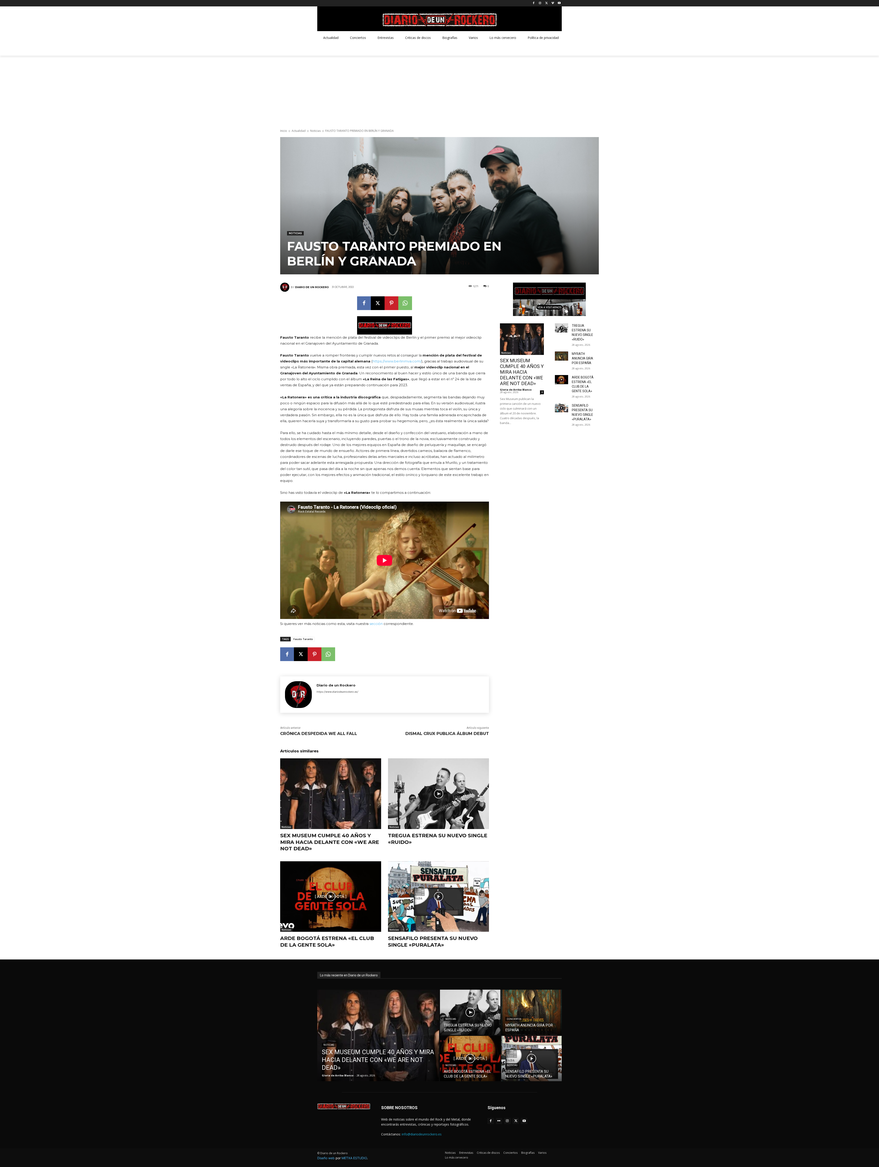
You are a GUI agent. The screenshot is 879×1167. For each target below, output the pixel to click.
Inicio (283, 131)
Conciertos (514, 1019)
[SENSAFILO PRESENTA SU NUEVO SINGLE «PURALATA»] (438, 896)
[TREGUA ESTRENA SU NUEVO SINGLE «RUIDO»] (438, 793)
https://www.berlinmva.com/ (396, 361)
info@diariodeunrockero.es (422, 1134)
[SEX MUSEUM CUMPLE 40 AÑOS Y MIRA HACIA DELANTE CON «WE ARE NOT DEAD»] (330, 793)
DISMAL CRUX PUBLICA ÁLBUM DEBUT (447, 733)
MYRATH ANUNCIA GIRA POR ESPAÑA (582, 358)
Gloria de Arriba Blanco (516, 389)
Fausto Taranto (303, 639)
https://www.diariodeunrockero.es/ (337, 691)
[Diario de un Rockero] (285, 287)
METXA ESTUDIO (354, 1158)
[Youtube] (559, 3)
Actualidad (299, 131)
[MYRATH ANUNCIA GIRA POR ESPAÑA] (561, 356)
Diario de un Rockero (312, 287)
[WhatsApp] (405, 303)
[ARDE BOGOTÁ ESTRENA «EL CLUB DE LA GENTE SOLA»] (330, 896)
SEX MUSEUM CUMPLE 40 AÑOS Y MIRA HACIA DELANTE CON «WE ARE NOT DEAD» (329, 842)
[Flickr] (499, 1121)
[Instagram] (540, 3)
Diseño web (326, 1158)
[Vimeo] (552, 3)
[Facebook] (533, 3)
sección (376, 623)
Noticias (315, 131)
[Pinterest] (391, 303)
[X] (546, 3)
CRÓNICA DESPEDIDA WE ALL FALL (318, 733)
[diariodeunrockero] (439, 20)
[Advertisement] (439, 90)
